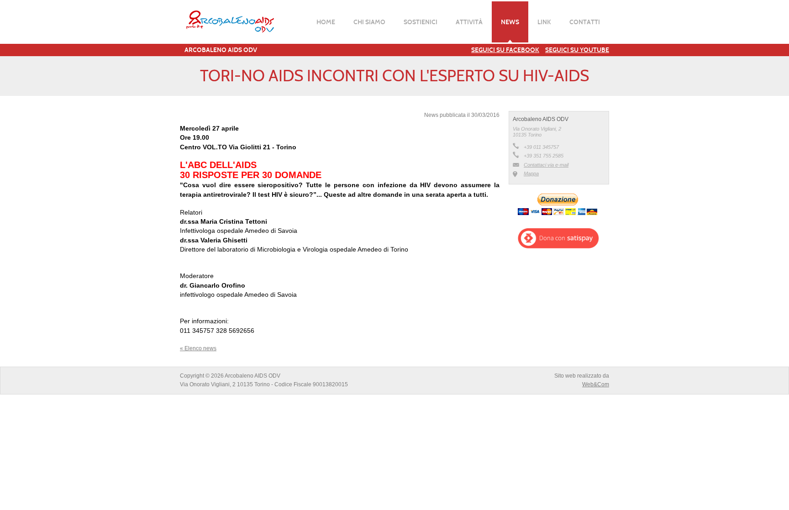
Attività (469, 22)
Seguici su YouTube (577, 50)
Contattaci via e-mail (546, 165)
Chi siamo (369, 22)
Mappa (531, 173)
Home (325, 22)
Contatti (584, 22)
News (510, 22)
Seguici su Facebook (505, 50)
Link (544, 22)
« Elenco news (198, 348)
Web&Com (595, 384)
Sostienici (420, 22)
